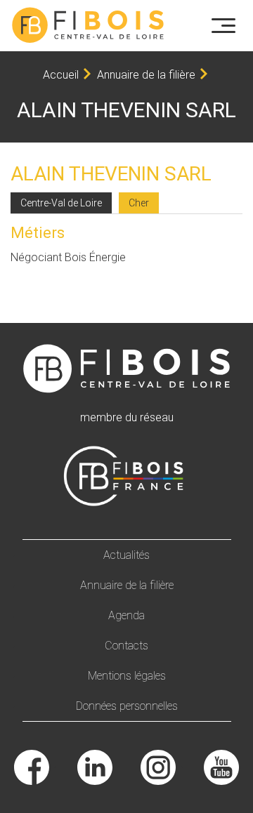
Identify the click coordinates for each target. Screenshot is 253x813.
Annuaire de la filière (146, 74)
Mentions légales (127, 675)
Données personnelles (127, 706)
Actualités (126, 555)
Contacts (126, 645)
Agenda (126, 615)
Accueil (61, 74)
